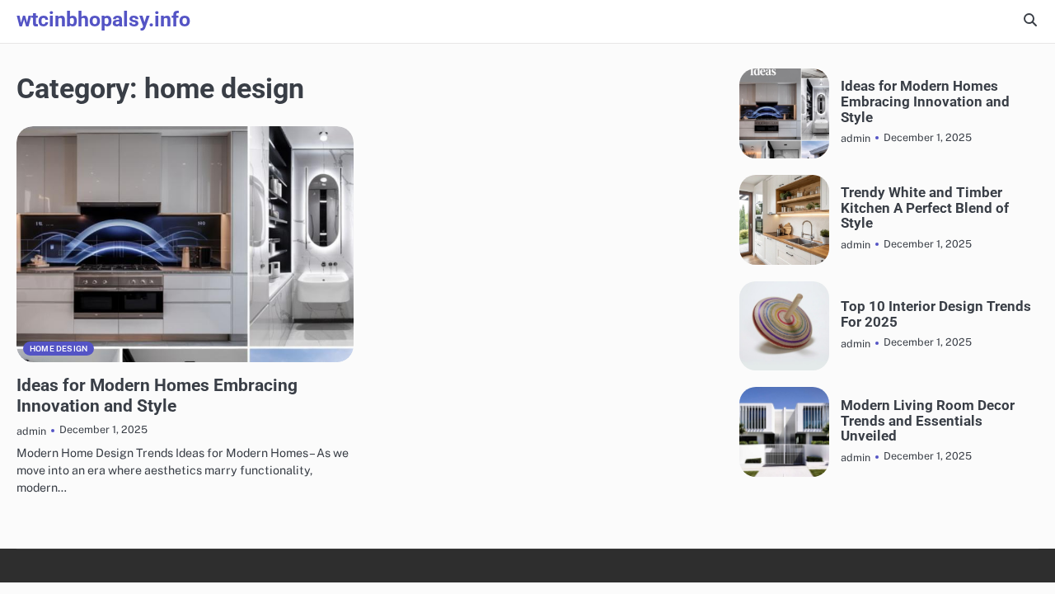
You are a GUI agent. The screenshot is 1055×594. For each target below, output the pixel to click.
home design (58, 348)
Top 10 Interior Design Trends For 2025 (936, 314)
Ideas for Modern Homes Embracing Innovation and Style (157, 395)
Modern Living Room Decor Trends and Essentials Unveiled (928, 421)
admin (31, 431)
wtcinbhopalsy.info (103, 19)
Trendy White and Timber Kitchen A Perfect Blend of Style (925, 208)
